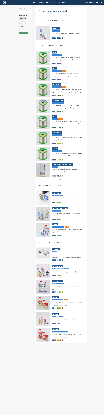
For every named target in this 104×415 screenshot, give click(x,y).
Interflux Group (93, 2)
